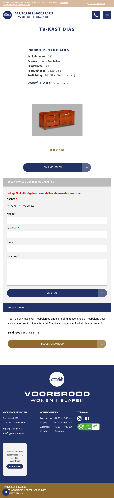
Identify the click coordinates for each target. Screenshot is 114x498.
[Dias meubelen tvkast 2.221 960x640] (57, 120)
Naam (11, 213)
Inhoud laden (15, 466)
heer (13, 206)
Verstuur (52, 292)
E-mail (11, 242)
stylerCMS (14, 493)
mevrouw (28, 206)
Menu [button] (107, 15)
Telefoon (13, 228)
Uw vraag (13, 256)
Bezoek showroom (52, 343)
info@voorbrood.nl (14, 433)
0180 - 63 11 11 (97, 3)
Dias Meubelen (53, 167)
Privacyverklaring (15, 487)
